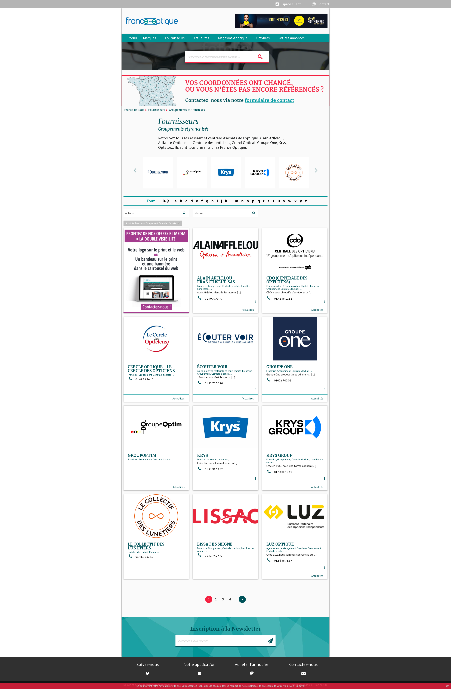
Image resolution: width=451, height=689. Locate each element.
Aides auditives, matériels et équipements (219, 370)
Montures (223, 459)
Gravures (263, 38)
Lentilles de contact (207, 459)
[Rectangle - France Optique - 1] (156, 270)
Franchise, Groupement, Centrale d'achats (218, 286)
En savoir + (301, 685)
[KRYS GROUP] (260, 173)
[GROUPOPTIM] (192, 173)
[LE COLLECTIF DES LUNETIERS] (294, 173)
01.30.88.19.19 (282, 472)
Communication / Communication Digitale (287, 286)
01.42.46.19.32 (282, 298)
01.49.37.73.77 (213, 298)
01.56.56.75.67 (282, 560)
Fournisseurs (175, 38)
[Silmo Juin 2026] (281, 26)
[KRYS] (226, 173)
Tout (150, 201)
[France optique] (173, 21)
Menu (130, 38)
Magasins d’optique (233, 38)
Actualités (201, 38)
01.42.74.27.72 (213, 555)
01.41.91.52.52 (213, 469)
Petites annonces (292, 38)
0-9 (166, 201)
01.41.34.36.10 (144, 379)
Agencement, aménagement (281, 548)
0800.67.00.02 (282, 380)
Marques (149, 38)
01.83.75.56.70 (213, 383)
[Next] (242, 599)
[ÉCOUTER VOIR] (158, 173)
